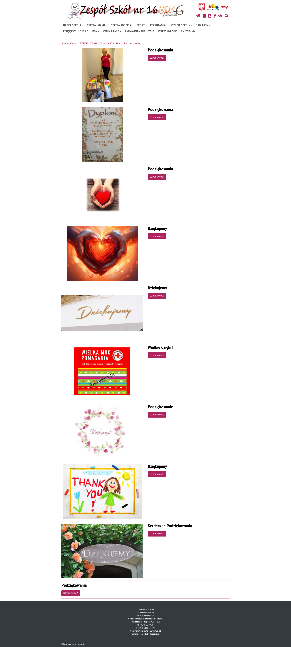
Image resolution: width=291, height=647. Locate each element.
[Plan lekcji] (204, 16)
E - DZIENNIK (188, 31)
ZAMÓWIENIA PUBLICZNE (139, 31)
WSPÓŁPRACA (111, 31)
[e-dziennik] (210, 16)
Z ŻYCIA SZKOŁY (180, 25)
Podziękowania (132, 43)
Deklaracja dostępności (74, 644)
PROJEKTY (202, 25)
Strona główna (68, 43)
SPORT (141, 25)
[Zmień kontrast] (220, 16)
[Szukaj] (227, 16)
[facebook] (215, 16)
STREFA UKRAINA (167, 31)
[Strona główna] (198, 16)
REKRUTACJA (158, 25)
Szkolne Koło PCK (110, 43)
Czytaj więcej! (157, 57)
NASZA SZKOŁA (72, 25)
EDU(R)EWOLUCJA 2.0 (75, 31)
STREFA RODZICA (121, 25)
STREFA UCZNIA (96, 25)
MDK (94, 31)
